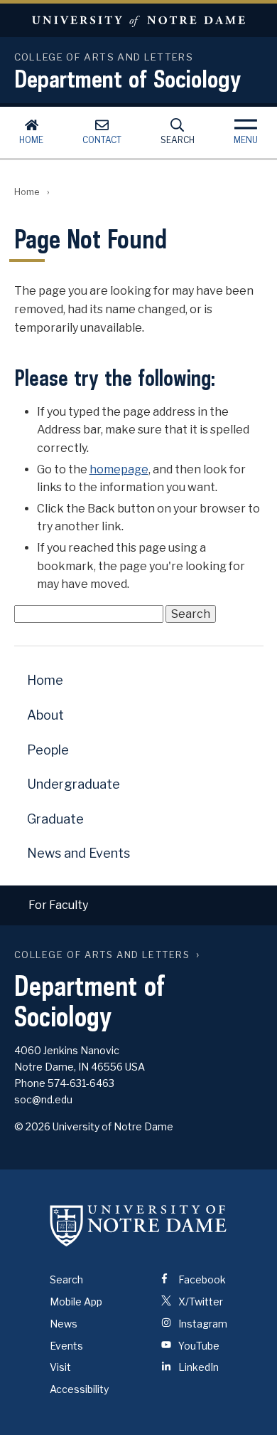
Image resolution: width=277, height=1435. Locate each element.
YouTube (197, 1346)
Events (66, 1346)
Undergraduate (73, 784)
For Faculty (58, 905)
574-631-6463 (81, 1083)
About (45, 715)
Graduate (55, 818)
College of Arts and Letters (102, 955)
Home (31, 140)
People (48, 749)
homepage (118, 469)
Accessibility (79, 1389)
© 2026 (32, 1126)
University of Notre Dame (138, 20)
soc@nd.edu (43, 1099)
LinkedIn (197, 1367)
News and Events (78, 853)
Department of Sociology (127, 78)
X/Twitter (199, 1301)
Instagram (201, 1324)
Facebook (201, 1279)
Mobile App (76, 1301)
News (63, 1324)
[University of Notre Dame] (138, 1225)
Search (178, 140)
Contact (101, 140)
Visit (60, 1367)
